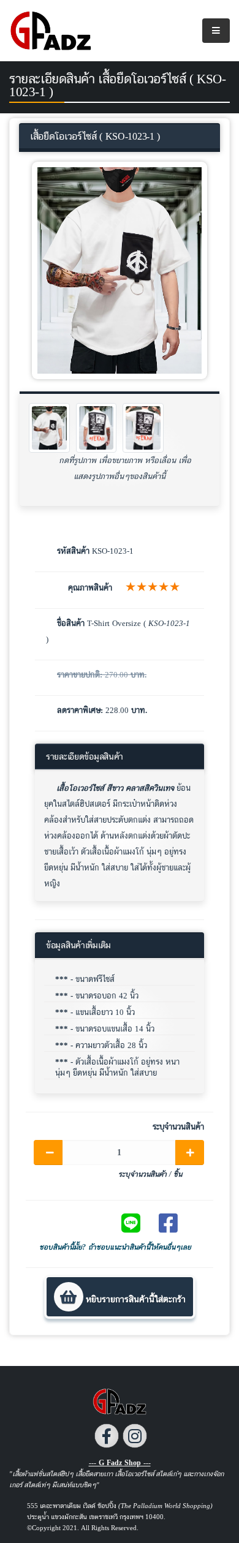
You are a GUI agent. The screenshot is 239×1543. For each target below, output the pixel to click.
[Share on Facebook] (173, 1223)
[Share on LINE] (136, 1223)
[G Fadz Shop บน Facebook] (106, 1435)
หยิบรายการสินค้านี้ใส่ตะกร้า (134, 1299)
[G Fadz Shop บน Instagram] (134, 1435)
